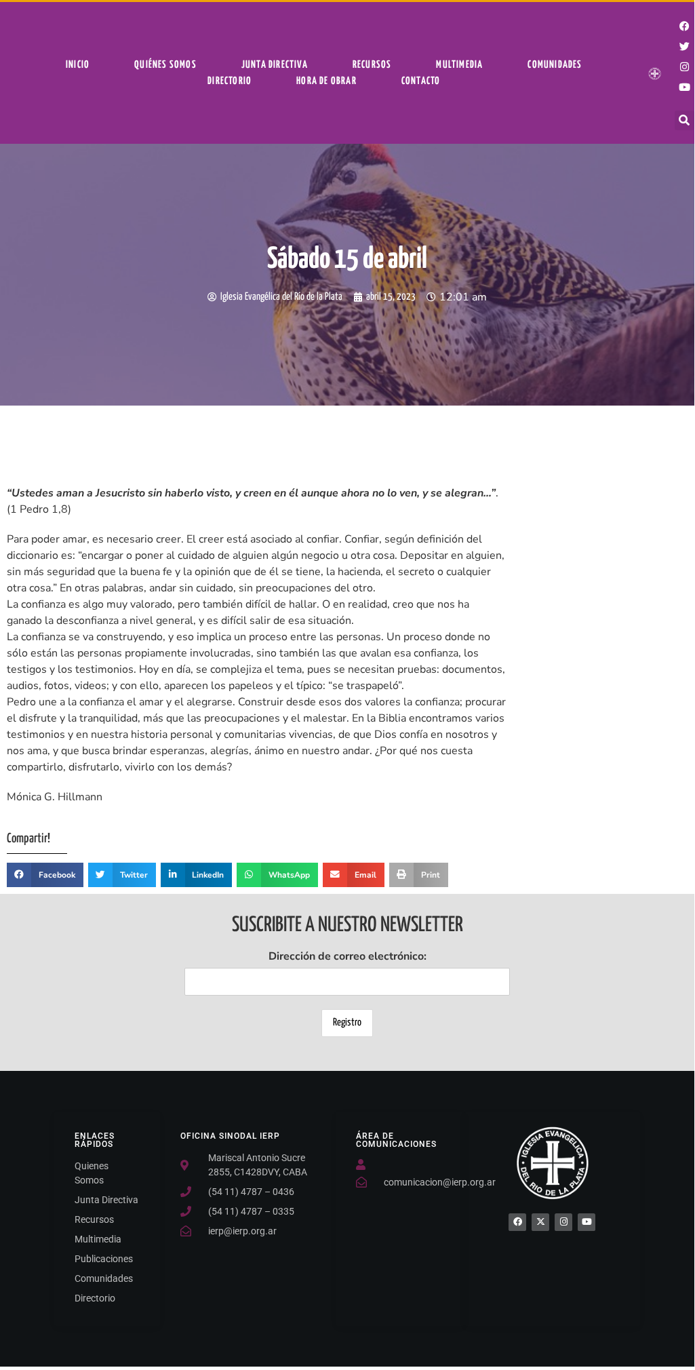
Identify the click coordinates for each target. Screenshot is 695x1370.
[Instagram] (685, 66)
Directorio (229, 81)
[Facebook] (517, 1222)
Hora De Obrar (326, 81)
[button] (684, 120)
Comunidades (555, 65)
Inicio (78, 65)
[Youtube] (685, 87)
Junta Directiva (274, 65)
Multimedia (459, 65)
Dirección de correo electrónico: (347, 956)
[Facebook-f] (685, 26)
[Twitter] (685, 46)
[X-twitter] (540, 1222)
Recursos (372, 65)
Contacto (421, 81)
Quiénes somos (165, 65)
